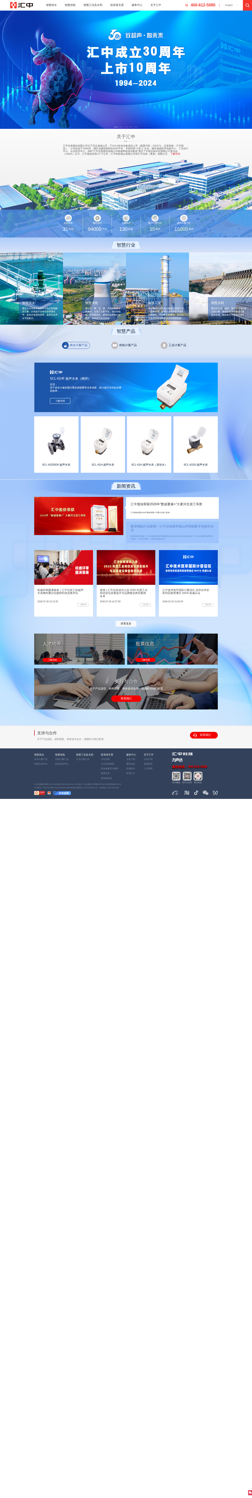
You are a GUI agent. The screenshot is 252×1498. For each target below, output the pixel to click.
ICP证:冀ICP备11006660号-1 (63, 784)
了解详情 (52, 659)
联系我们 (126, 698)
